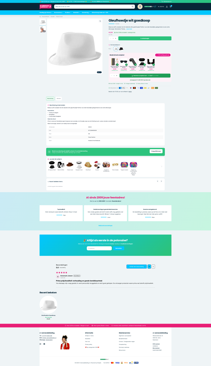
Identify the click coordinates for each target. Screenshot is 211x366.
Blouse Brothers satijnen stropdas (133, 67)
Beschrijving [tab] (50, 98)
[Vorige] (157, 181)
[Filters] (149, 267)
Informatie (89, 333)
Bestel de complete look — (146, 75)
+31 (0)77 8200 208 (47, 335)
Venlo (130, 91)
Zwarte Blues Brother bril (124, 67)
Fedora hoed (59, 16)
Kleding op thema (45, 12)
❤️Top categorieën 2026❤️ (92, 347)
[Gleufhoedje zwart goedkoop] (121, 48)
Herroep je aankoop (124, 347)
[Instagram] (40, 344)
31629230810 (49, 340)
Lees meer (129, 29)
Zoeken (132, 7)
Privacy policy (88, 344)
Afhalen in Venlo (89, 335)
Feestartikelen (45, 16)
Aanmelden (118, 248)
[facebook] (44, 344)
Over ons (87, 341)
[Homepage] (40, 16)
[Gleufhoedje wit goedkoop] (115, 48)
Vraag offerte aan (156, 151)
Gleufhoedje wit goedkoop (48, 315)
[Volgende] (161, 181)
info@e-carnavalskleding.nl (49, 337)
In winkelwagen (145, 38)
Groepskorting (122, 344)
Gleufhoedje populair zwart (142, 67)
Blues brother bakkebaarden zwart (151, 67)
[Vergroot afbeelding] (100, 20)
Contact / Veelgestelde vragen (127, 341)
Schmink (76, 12)
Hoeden (53, 16)
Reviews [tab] (59, 98)
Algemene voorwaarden (125, 335)
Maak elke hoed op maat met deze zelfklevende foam (115, 67)
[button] (116, 38)
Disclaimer (87, 338)
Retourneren (122, 350)
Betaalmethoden (123, 338)
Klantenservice (124, 333)
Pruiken (67, 12)
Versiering (85, 12)
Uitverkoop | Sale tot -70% (100, 12)
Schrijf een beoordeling (137, 266)
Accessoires (58, 12)
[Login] (167, 6)
